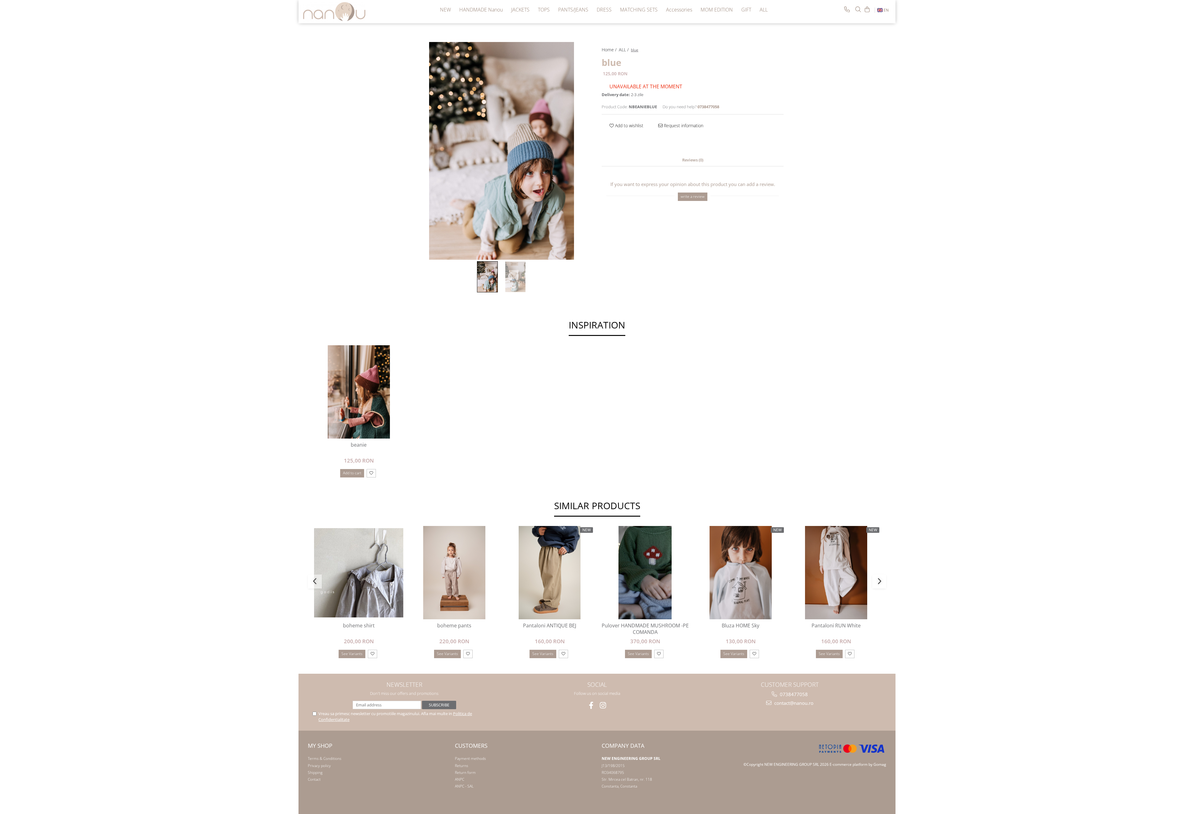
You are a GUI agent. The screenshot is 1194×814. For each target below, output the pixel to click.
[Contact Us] (847, 9)
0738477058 (793, 694)
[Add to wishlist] (371, 473)
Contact (314, 779)
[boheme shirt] (358, 572)
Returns (461, 765)
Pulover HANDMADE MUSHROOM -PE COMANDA (645, 628)
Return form (465, 772)
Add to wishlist (628, 125)
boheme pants (454, 625)
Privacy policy (319, 765)
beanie (359, 445)
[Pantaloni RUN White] (836, 572)
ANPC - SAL (464, 786)
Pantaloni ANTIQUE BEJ (549, 625)
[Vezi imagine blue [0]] (488, 276)
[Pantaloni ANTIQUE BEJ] (549, 572)
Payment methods (470, 758)
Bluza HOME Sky (740, 625)
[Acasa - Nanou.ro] (334, 11)
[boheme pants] (454, 572)
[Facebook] (591, 705)
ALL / (624, 50)
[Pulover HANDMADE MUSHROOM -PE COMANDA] (645, 572)
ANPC (459, 779)
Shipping (315, 772)
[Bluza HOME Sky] (740, 572)
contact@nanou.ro (793, 703)
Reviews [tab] (692, 160)
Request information (683, 125)
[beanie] (358, 392)
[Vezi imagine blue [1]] (516, 276)
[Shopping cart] (867, 9)
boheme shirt (359, 625)
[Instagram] (603, 705)
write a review (693, 196)
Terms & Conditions (324, 758)
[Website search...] (858, 9)
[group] (501, 151)
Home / (610, 50)
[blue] (501, 151)
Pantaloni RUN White (836, 625)
